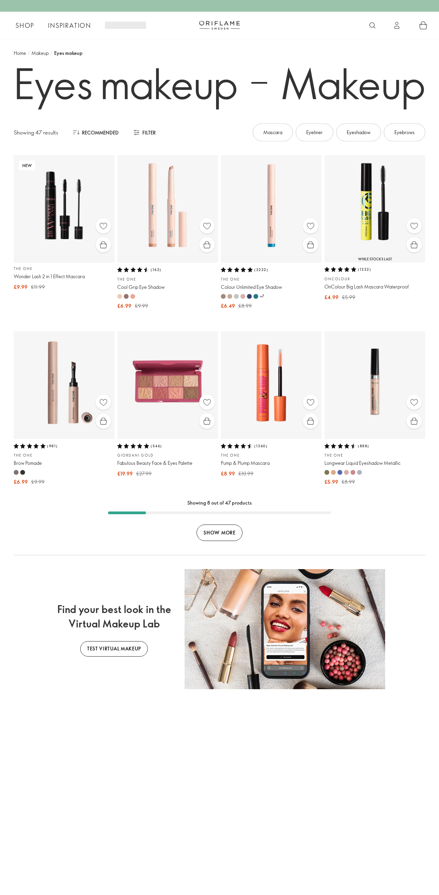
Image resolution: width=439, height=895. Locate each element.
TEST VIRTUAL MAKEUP (114, 648)
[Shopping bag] (423, 25)
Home (20, 53)
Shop (24, 25)
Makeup (40, 53)
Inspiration (69, 25)
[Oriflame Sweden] (219, 25)
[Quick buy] (103, 244)
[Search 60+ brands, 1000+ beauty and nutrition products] (372, 25)
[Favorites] (103, 226)
